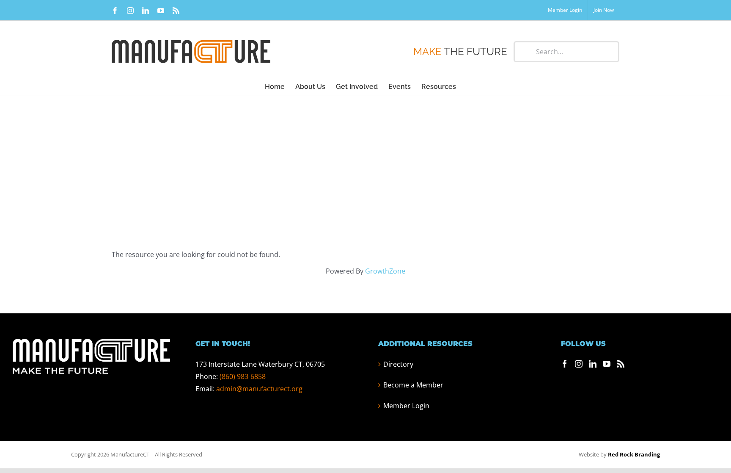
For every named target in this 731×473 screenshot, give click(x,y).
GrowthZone (385, 271)
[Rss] (620, 364)
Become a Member (413, 385)
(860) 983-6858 (243, 376)
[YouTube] (606, 364)
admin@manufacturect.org (259, 388)
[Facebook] (565, 364)
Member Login (406, 405)
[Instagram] (579, 364)
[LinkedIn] (592, 364)
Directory (398, 364)
